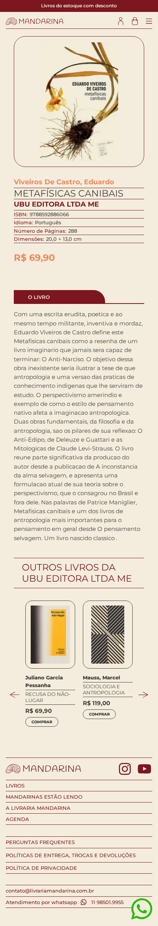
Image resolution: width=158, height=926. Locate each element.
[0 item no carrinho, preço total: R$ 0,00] (135, 21)
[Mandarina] (34, 21)
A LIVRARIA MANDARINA (38, 808)
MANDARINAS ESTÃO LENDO (44, 797)
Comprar (41, 721)
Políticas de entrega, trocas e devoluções (71, 855)
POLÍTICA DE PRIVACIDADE (41, 868)
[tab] (59, 296)
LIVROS (15, 786)
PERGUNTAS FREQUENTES (40, 842)
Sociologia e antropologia (104, 690)
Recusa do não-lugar (48, 697)
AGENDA (17, 819)
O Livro (39, 297)
